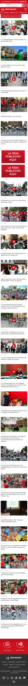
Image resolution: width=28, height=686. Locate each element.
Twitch (20, 677)
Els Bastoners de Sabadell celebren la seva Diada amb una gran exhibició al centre (14, 142)
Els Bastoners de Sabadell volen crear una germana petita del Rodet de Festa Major (14, 626)
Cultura (4, 37)
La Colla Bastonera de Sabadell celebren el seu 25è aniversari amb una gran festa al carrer (13, 306)
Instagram (3, 677)
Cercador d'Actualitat (10, 16)
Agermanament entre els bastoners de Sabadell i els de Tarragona (13, 280)
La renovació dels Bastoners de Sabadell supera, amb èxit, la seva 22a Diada (14, 467)
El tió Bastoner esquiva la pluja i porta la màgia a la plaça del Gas (14, 411)
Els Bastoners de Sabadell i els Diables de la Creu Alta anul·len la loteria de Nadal (14, 547)
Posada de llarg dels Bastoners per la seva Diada (13, 91)
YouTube (24, 677)
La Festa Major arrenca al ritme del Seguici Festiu (13, 66)
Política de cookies (20, 664)
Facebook (12, 677)
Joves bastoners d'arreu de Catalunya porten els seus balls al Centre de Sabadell (14, 228)
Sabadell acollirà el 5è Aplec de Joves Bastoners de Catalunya (13, 254)
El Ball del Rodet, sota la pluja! (11, 116)
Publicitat (11, 664)
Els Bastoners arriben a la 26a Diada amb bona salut (13, 201)
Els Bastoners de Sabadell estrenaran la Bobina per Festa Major (14, 599)
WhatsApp (14, 681)
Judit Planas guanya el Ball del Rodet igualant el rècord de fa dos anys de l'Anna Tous (13, 494)
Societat (4, 380)
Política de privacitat (14, 667)
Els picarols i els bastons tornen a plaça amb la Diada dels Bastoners (12, 333)
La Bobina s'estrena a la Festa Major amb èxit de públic (13, 574)
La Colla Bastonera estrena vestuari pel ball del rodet (13, 40)
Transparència (11, 662)
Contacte (4, 662)
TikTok (16, 677)
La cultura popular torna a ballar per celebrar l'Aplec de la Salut (13, 358)
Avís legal (5, 664)
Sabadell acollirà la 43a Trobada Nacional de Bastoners (12, 521)
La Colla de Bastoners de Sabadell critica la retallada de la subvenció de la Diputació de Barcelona (13, 385)
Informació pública (21, 662)
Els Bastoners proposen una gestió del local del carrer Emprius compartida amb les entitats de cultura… (13, 438)
